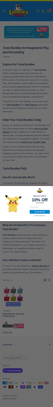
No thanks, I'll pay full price (39, 215)
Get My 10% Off (40, 211)
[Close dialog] (51, 187)
